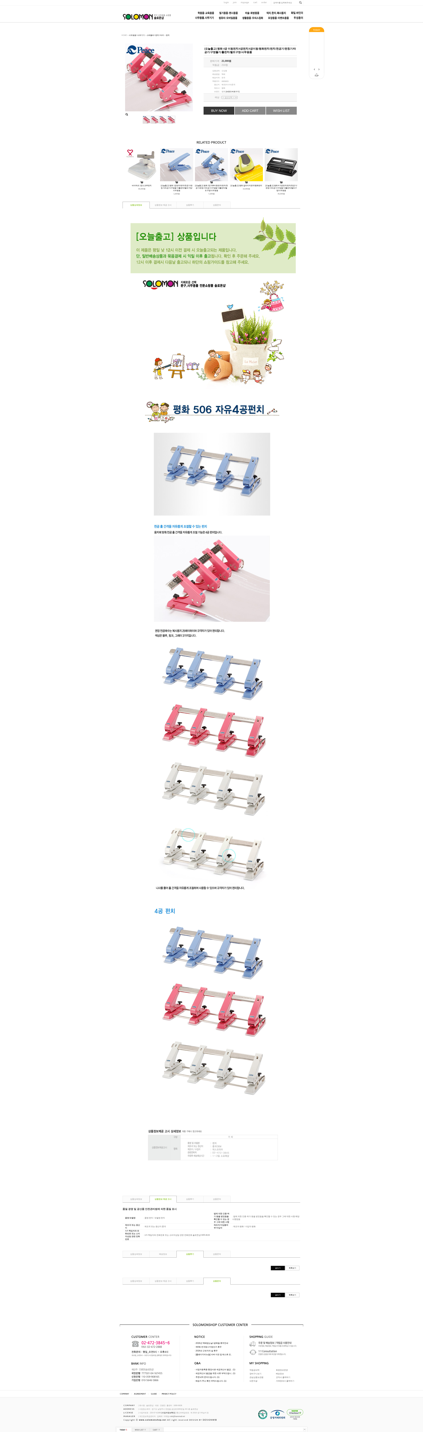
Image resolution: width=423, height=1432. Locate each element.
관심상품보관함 (256, 1377)
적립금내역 (254, 1370)
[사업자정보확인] (168, 1413)
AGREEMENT (140, 1394)
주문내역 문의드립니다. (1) (207, 1377)
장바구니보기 (255, 1374)
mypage (245, 2)
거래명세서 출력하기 (285, 1381)
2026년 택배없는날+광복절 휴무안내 (212, 1343)
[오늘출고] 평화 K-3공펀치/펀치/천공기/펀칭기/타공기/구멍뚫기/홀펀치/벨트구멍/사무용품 (281, 188)
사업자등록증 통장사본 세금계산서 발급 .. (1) (215, 1369)
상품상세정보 (136, 205)
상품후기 (190, 205)
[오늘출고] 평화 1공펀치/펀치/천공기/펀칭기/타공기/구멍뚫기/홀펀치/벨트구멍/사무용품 (176, 188)
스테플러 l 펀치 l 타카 (155, 35)
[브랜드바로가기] (232, 92)
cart (255, 2)
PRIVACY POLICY (169, 1394)
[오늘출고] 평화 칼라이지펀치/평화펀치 (246, 185)
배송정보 (163, 1254)
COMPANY (124, 1394)
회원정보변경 (282, 1370)
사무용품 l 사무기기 (137, 35)
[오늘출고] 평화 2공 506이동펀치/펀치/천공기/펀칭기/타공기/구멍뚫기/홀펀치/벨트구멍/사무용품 (211, 188)
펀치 (168, 35)
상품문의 (217, 205)
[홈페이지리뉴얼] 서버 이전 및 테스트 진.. (214, 1354)
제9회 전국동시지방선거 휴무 (209, 1347)
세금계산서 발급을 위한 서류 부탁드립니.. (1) (215, 1373)
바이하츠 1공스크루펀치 (142, 185)
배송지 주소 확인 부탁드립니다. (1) (211, 1381)
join (235, 2)
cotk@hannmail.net (177, 1416)
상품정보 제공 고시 (163, 205)
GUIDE (154, 1394)
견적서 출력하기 (283, 1377)
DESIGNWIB (210, 1420)
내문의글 (253, 1381)
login (226, 2)
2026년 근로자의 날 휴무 (207, 1351)
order (264, 2)
